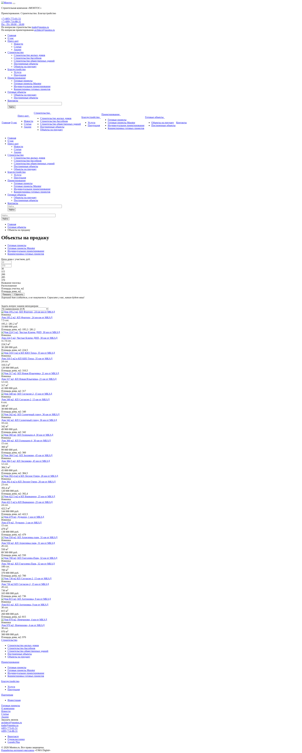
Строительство (16, 52)
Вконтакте (13, 736)
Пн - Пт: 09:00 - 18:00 (12, 24)
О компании (7, 708)
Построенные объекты (26, 63)
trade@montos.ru (40, 27)
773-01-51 (16, 18)
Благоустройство (17, 69)
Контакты (13, 100)
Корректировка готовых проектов (32, 89)
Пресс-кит (13, 41)
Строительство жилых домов (29, 55)
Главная (12, 35)
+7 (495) (6, 18)
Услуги (17, 72)
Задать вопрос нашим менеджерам (19, 306)
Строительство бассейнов (28, 58)
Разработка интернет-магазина (17, 750)
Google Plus (14, 742)
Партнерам (7, 694)
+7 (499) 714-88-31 (11, 21)
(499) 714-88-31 (9, 731)
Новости (18, 44)
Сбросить (18, 294)
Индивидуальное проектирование (32, 86)
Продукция (20, 75)
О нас (11, 38)
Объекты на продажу (25, 66)
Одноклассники (16, 739)
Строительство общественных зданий (34, 61)
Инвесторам (14, 700)
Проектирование (17, 78)
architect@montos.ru (44, 30)
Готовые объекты (17, 92)
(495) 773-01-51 (9, 728)
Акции (17, 49)
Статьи (17, 46)
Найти (11, 107)
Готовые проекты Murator (27, 83)
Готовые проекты (23, 80)
